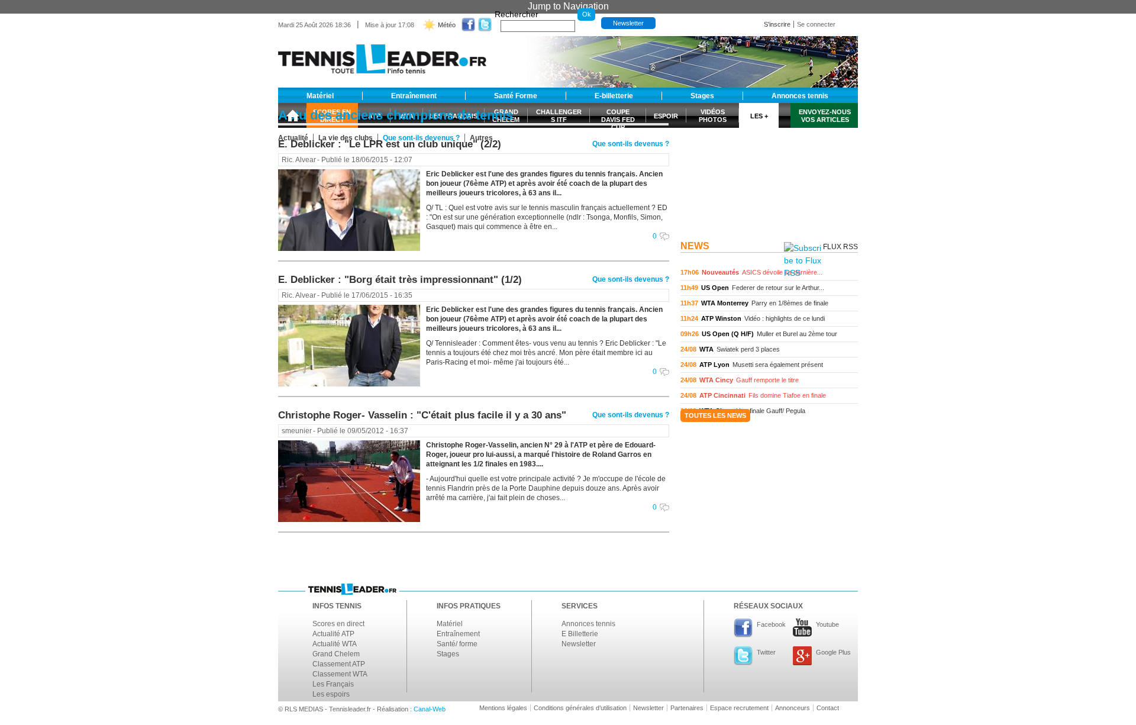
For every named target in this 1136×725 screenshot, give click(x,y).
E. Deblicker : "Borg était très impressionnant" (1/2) (400, 279)
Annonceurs (792, 707)
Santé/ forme (457, 644)
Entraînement (458, 634)
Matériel (450, 624)
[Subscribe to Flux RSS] (802, 260)
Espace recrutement (739, 707)
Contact (827, 707)
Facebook (771, 624)
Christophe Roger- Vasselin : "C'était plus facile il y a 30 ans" (422, 415)
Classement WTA (339, 674)
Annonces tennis (588, 624)
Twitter (766, 652)
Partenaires (686, 707)
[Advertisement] (769, 162)
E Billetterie (579, 634)
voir (769, 272)
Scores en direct (338, 624)
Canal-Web (430, 709)
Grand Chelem (336, 654)
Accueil (292, 115)
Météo (447, 24)
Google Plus (833, 652)
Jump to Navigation (568, 6)
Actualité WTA (334, 644)
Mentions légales (503, 707)
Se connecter (816, 24)
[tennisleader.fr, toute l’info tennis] (382, 54)
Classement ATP (338, 664)
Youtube (827, 624)
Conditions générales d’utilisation (580, 707)
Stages (448, 654)
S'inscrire (777, 24)
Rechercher (516, 14)
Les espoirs (331, 694)
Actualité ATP (333, 634)
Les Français (333, 684)
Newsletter (628, 23)
